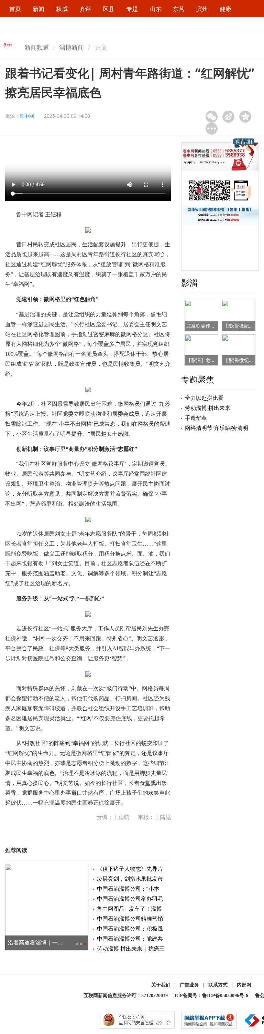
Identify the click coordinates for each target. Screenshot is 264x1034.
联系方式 (218, 985)
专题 (132, 9)
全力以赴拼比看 (204, 398)
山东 (155, 9)
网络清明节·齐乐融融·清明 (216, 428)
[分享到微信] (212, 117)
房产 (62, 27)
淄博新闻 (71, 47)
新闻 (38, 9)
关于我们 (160, 985)
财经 (85, 27)
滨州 (202, 9)
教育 (15, 27)
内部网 (244, 985)
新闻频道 (36, 47)
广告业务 (189, 985)
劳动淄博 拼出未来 (207, 408)
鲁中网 (27, 116)
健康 (225, 9)
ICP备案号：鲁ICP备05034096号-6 (211, 995)
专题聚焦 (197, 379)
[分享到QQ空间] (245, 117)
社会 (108, 27)
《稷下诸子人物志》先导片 (130, 868)
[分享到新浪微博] (228, 117)
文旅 (38, 27)
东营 (179, 9)
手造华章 (196, 418)
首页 (15, 9)
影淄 (189, 282)
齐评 (85, 9)
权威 (62, 9)
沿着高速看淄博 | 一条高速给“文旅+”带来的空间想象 (72, 942)
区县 (108, 9)
